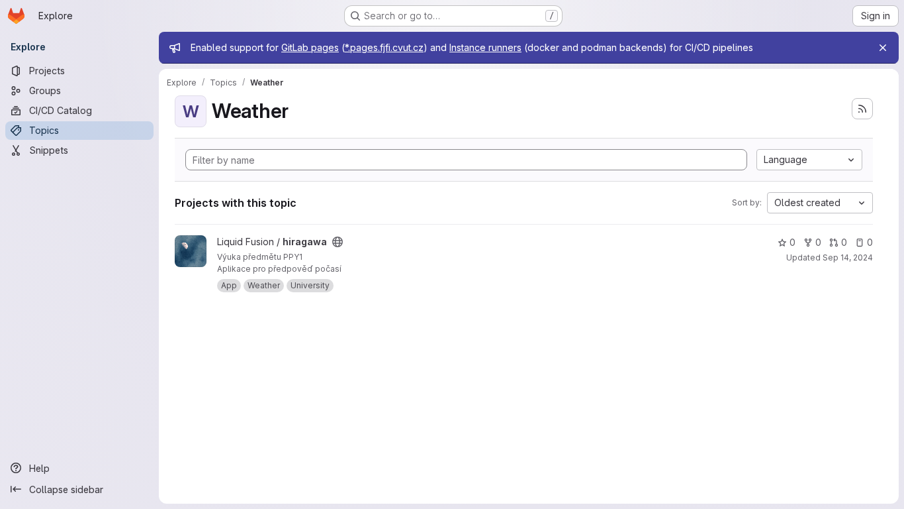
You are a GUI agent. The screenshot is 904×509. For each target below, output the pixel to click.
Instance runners (485, 47)
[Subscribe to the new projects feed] (862, 108)
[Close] (883, 48)
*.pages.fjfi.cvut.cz (384, 47)
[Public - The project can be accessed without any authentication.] (337, 242)
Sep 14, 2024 (848, 257)
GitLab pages (310, 47)
